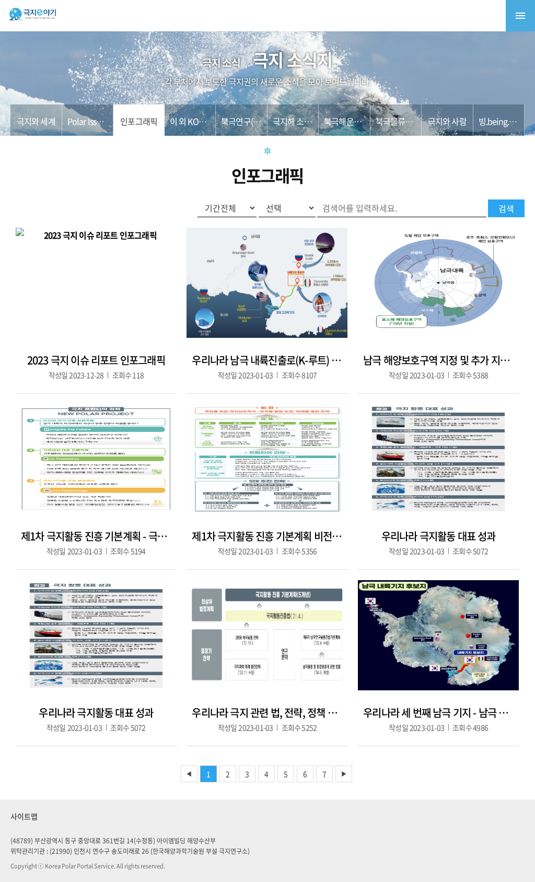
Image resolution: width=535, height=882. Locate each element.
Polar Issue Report (99, 121)
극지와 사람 (447, 121)
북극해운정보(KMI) (355, 121)
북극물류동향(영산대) (411, 121)
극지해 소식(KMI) (301, 121)
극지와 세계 (36, 121)
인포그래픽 (138, 121)
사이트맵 (24, 816)
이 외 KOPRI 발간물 (202, 121)
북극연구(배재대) (249, 121)
